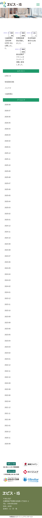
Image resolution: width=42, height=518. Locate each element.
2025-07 (7, 183)
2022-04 (7, 401)
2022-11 (7, 371)
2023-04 (7, 341)
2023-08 (7, 322)
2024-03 (7, 280)
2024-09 (7, 244)
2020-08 (7, 444)
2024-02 (7, 286)
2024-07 (7, 256)
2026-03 (7, 135)
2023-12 (7, 298)
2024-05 (7, 268)
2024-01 (7, 292)
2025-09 (7, 171)
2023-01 (7, 359)
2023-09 (7, 316)
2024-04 (7, 274)
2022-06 (7, 395)
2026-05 (7, 123)
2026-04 (7, 129)
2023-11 (7, 304)
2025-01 (7, 220)
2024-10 (7, 238)
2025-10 (7, 165)
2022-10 (7, 377)
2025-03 (7, 207)
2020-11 (7, 438)
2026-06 (7, 117)
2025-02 (7, 214)
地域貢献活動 (9, 82)
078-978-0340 (12, 504)
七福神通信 (9, 94)
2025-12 (7, 153)
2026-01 (7, 147)
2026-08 (7, 104)
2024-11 (7, 232)
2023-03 (7, 347)
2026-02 (7, 141)
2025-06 (7, 189)
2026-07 (7, 110)
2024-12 (7, 226)
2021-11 (7, 413)
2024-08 (7, 250)
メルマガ (8, 88)
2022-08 (7, 389)
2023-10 (7, 310)
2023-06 (7, 329)
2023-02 (7, 353)
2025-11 (7, 159)
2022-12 (7, 365)
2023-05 (7, 335)
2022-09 (7, 383)
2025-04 (7, 201)
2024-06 (7, 262)
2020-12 (7, 431)
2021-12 (7, 407)
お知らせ (8, 76)
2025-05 (7, 195)
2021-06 (7, 419)
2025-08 (7, 177)
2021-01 (7, 425)
